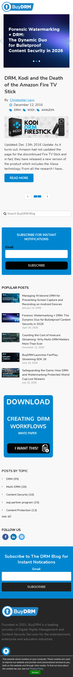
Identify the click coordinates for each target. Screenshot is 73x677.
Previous (2, 41)
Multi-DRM (16, 487)
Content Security (20, 495)
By (19, 100)
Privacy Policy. (37, 668)
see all (6, 516)
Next (70, 41)
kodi (31, 110)
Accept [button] (35, 672)
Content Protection (21, 510)
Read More (19, 178)
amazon (47, 110)
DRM (17, 110)
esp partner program (22, 502)
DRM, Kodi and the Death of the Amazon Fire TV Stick (33, 85)
